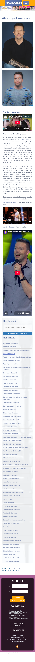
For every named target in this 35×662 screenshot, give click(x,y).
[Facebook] (17, 646)
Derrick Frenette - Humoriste (11, 394)
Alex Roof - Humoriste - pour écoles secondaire (16, 350)
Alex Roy (24, 140)
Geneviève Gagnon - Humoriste (12, 423)
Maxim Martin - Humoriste (10, 482)
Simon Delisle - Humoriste (10, 530)
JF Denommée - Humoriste (10, 434)
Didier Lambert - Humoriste (11, 403)
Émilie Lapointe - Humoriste (11, 561)
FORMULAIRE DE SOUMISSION (18, 625)
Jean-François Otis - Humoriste (12, 444)
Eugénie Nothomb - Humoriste (12, 416)
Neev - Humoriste (8, 499)
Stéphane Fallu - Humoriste (11, 544)
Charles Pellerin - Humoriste (11, 383)
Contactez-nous (17, 635)
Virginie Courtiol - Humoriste (11, 558)
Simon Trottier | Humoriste (10, 534)
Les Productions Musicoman (17, 639)
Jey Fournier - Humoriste (10, 454)
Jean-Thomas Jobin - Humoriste (12, 451)
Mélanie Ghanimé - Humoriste (11, 496)
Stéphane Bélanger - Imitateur (12, 541)
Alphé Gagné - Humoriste (10, 364)
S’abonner (17, 597)
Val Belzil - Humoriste (9, 554)
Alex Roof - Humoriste (9, 347)
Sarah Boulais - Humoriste (10, 527)
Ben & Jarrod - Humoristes (10, 373)
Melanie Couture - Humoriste (11, 485)
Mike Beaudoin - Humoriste (11, 489)
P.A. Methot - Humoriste (10, 506)
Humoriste (12, 202)
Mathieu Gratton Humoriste (11, 479)
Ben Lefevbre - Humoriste (10, 376)
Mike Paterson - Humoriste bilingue (13, 492)
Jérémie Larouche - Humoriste (11, 461)
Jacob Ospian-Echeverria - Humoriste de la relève (17, 437)
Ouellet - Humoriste (8, 503)
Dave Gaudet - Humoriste (10, 387)
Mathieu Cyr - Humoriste (10, 475)
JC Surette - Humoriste (9, 430)
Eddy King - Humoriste (9, 410)
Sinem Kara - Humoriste (10, 537)
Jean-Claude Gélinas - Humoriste (12, 441)
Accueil (17, 569)
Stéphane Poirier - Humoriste (11, 547)
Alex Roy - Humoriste (9, 354)
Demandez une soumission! (18, 333)
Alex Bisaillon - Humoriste (10, 343)
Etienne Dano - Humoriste (10, 413)
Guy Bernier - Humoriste (10, 427)
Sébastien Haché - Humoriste (11, 551)
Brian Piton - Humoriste (10, 380)
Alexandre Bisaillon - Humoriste (12, 361)
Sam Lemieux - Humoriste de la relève (14, 520)
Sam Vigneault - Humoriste (11, 523)
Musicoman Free (17, 641)
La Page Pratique (17, 637)
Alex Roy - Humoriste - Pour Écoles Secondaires (17, 357)
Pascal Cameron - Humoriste (11, 510)
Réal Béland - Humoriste (10, 516)
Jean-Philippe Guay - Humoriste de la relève (15, 447)
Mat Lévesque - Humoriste (10, 472)
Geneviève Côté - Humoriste (11, 420)
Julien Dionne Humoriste (10, 458)
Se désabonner (17, 600)
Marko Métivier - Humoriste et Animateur (15, 468)
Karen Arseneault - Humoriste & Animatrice (15, 465)
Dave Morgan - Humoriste (10, 390)
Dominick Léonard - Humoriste (12, 406)
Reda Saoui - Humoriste (10, 513)
